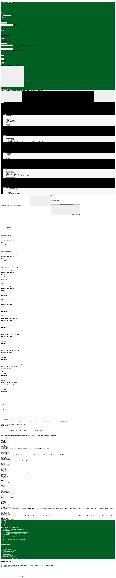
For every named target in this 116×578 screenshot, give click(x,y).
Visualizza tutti (6, 216)
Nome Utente (16, 24)
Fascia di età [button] (8, 227)
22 (3, 409)
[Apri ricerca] (104, 96)
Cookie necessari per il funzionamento (9, 434)
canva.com (3, 437)
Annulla (2, 89)
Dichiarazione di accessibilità (9, 551)
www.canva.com (4, 482)
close (2, 102)
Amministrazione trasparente (9, 556)
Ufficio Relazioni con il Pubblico (10, 550)
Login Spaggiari (35, 47)
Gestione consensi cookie (8, 555)
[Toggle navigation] (11, 96)
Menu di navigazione (76, 214)
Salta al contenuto (4, 1)
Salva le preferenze (11, 519)
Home (52, 195)
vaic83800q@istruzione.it (17, 532)
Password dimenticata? (5, 28)
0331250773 (7, 530)
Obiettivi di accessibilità (8, 552)
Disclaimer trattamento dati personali (8, 566)
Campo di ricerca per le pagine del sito (9, 205)
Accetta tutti (21, 424)
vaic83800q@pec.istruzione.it (17, 533)
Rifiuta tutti (11, 424)
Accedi (2, 17)
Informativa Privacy (7, 549)
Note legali (5, 547)
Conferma (7, 89)
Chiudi (2, 55)
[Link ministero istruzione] (6, 2)
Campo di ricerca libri (55, 203)
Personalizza (3, 424)
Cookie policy (6, 546)
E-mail (14, 45)
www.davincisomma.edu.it (6, 497)
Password (15, 25)
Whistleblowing (6, 554)
